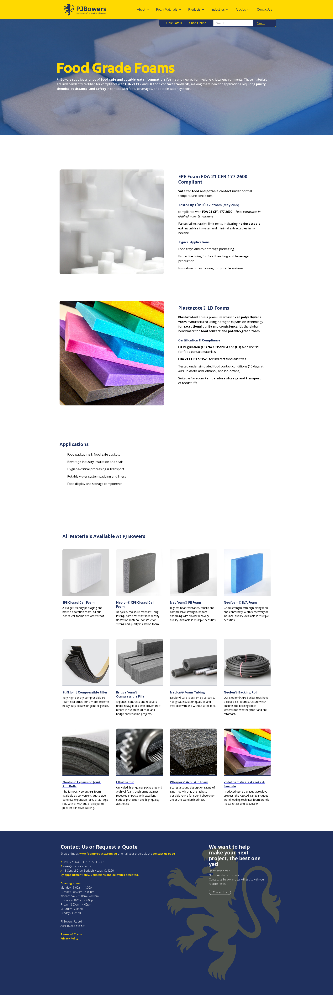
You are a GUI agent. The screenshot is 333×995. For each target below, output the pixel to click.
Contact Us (264, 9)
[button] (144, 10)
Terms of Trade (71, 934)
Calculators (174, 23)
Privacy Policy (69, 938)
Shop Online (197, 23)
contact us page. (164, 853)
